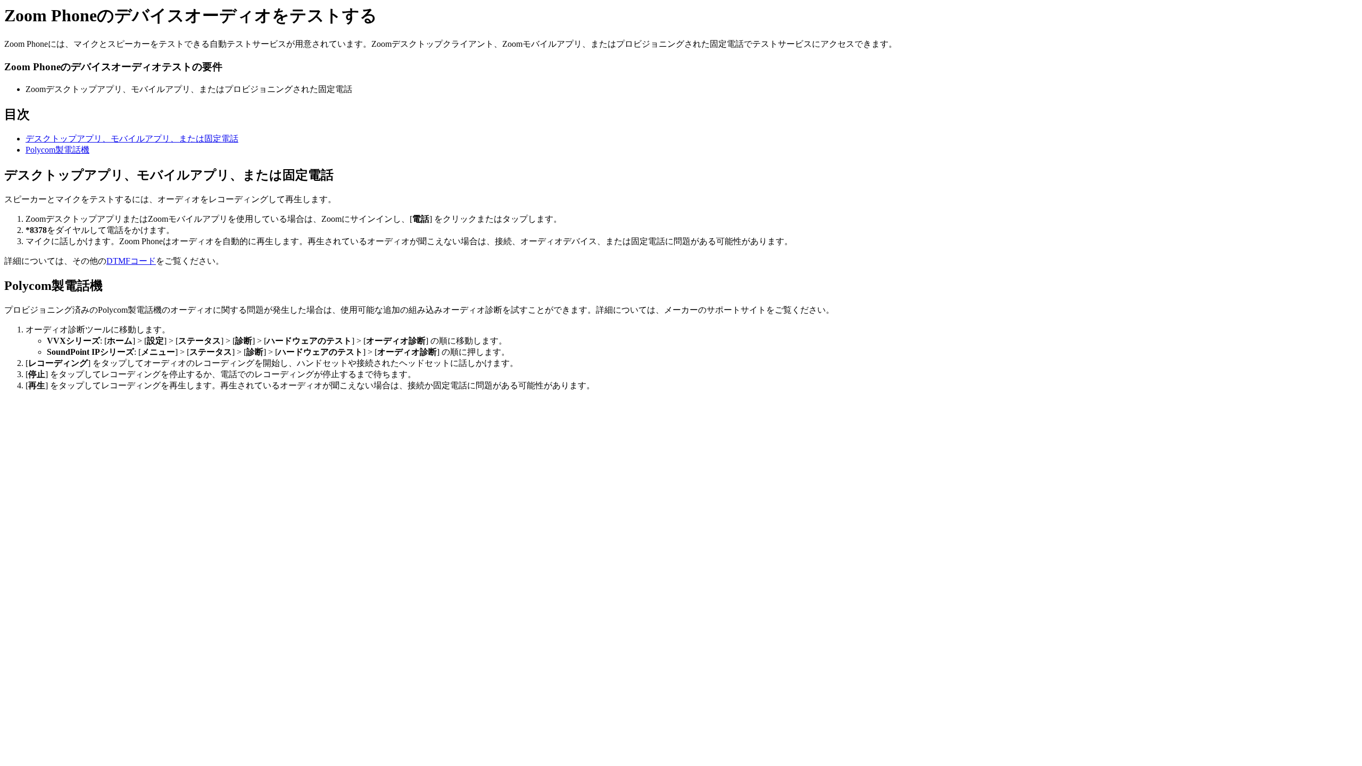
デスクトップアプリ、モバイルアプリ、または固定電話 (132, 138)
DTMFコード (131, 260)
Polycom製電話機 (57, 149)
